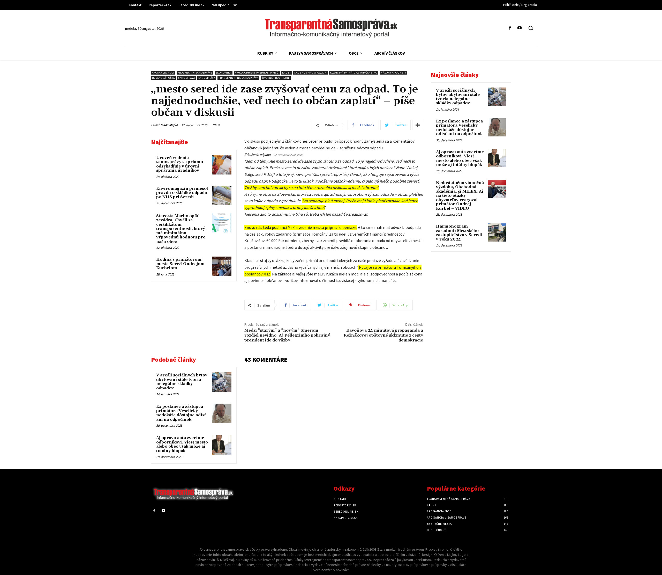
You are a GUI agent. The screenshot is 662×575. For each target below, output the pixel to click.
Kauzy (286, 72)
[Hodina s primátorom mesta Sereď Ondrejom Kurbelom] (221, 266)
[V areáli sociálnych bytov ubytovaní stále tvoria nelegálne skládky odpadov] (221, 382)
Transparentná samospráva (238, 77)
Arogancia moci (163, 72)
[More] (417, 125)
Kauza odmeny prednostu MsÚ (257, 72)
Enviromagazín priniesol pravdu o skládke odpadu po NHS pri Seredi (182, 193)
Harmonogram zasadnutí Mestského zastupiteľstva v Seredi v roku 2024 (459, 233)
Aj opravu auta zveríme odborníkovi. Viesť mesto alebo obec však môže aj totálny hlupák (182, 444)
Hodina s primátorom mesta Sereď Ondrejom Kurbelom (180, 264)
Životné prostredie (276, 77)
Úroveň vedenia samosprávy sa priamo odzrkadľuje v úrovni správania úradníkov (179, 164)
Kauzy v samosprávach (310, 72)
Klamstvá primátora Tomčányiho (353, 72)
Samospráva (186, 77)
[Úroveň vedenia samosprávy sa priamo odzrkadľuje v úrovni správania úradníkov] (221, 164)
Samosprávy (206, 77)
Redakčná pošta (163, 77)
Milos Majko (169, 125)
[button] (530, 28)
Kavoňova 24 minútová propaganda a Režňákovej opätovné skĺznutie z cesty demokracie (383, 335)
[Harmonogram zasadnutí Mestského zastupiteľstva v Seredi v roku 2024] (497, 232)
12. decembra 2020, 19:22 (288, 155)
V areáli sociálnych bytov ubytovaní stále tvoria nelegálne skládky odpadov (181, 382)
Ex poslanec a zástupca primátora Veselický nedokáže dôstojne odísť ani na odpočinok (181, 413)
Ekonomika (223, 72)
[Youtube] (519, 28)
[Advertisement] (194, 321)
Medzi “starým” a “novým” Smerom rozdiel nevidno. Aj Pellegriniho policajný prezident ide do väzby (287, 335)
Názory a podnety (393, 72)
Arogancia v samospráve (195, 72)
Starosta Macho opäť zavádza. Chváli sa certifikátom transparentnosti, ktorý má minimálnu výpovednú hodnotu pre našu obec (180, 229)
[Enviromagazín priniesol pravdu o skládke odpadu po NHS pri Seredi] (221, 195)
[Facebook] (510, 28)
